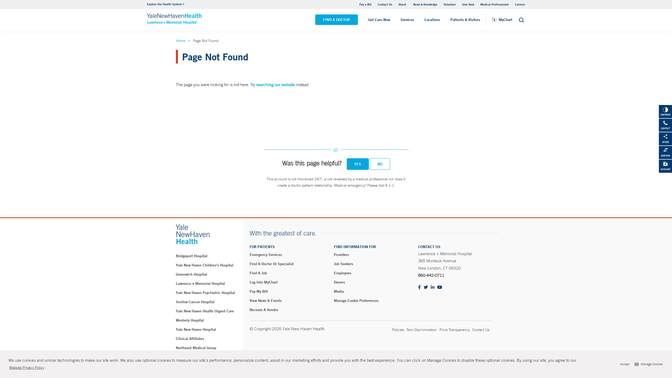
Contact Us (385, 4)
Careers (520, 4)
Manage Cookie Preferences (356, 300)
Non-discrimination (422, 329)
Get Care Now (379, 19)
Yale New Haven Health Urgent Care (205, 311)
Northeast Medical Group (196, 347)
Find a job (258, 273)
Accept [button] (624, 364)
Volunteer (450, 4)
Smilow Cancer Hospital (195, 302)
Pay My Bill (259, 291)
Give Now (468, 4)
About (402, 4)
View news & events (266, 300)
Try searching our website (272, 84)
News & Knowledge (425, 4)
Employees (342, 273)
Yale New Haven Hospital (196, 329)
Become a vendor (264, 309)
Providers (341, 254)
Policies (398, 329)
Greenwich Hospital (191, 274)
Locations (432, 19)
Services (407, 19)
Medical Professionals (494, 4)
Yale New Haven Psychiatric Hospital (205, 292)
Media (339, 291)
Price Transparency (454, 329)
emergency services (266, 254)
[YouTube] (439, 287)
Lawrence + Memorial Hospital (200, 283)
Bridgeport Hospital (191, 256)
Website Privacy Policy (26, 367)
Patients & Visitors (465, 19)
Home (180, 41)
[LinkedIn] (432, 287)
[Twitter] (426, 287)
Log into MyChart (264, 282)
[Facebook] (419, 287)
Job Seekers (343, 263)
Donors (339, 282)
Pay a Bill (365, 4)
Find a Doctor (336, 19)
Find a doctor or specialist (272, 263)
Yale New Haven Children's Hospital (204, 265)
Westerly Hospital (190, 320)
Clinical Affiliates (190, 338)
